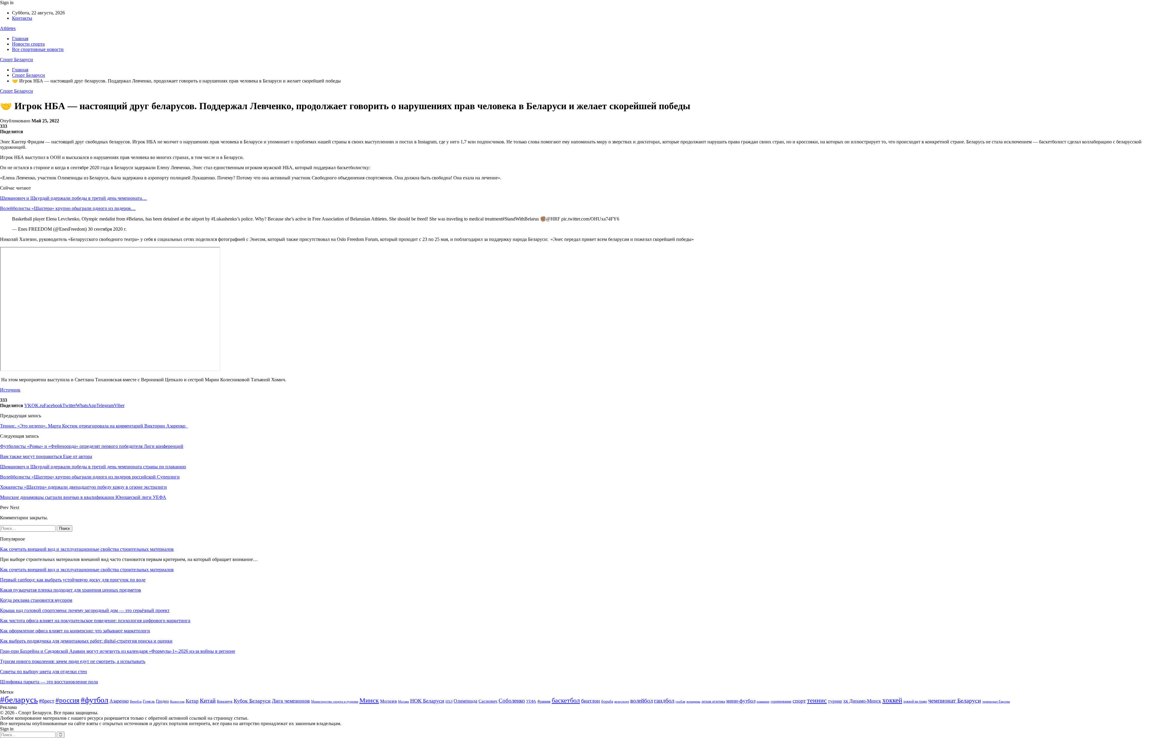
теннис (817, 700)
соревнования (781, 701)
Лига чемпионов (291, 701)
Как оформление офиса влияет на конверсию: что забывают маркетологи (75, 630)
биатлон (590, 701)
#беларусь (19, 699)
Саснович (487, 701)
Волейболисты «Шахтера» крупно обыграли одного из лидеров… (68, 208)
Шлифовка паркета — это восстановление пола (49, 681)
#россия (68, 700)
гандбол (664, 700)
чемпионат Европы (996, 701)
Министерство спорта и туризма (334, 701)
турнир (835, 701)
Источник (10, 389)
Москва (403, 701)
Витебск (136, 701)
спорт (799, 701)
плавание (763, 701)
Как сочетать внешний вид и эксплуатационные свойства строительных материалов (87, 549)
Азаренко (119, 701)
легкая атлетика (713, 701)
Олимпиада (465, 701)
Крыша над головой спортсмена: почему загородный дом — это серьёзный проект (85, 610)
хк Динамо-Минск (862, 701)
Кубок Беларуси (252, 701)
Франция (543, 701)
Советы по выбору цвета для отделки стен (43, 671)
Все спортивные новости (38, 49)
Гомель (149, 701)
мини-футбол (740, 701)
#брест (46, 701)
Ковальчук (224, 701)
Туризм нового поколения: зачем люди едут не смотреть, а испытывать (72, 661)
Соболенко (512, 701)
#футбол (94, 700)
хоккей (892, 700)
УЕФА (531, 701)
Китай (208, 701)
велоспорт (621, 701)
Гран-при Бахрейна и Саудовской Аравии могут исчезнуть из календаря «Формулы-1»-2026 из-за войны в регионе (117, 651)
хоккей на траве (915, 701)
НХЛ (449, 701)
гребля (680, 701)
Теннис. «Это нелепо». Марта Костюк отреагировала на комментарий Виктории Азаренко (94, 425)
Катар (192, 701)
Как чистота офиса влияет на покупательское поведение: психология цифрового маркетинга (95, 620)
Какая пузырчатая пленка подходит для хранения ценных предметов (70, 589)
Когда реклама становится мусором (36, 600)
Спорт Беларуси (16, 59)
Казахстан (177, 701)
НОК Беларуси (427, 701)
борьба (607, 701)
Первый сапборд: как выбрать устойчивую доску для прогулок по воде (73, 579)
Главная (20, 38)
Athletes (8, 28)
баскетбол (566, 700)
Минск (369, 700)
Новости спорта (28, 43)
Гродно (162, 701)
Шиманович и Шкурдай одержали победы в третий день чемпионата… (73, 198)
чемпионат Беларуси (954, 700)
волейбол (641, 701)
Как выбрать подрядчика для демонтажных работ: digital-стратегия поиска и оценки (86, 641)
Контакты (22, 18)
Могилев (388, 701)
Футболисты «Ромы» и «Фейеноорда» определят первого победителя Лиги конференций (91, 446)
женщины (693, 701)
